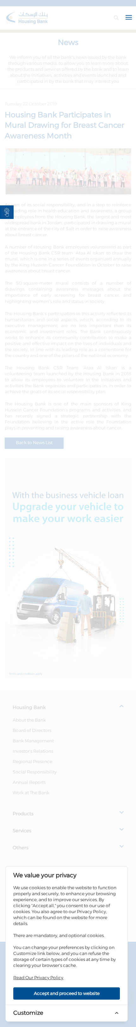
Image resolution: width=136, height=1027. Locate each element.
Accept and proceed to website (67, 993)
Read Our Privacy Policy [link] (38, 977)
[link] (7, 212)
